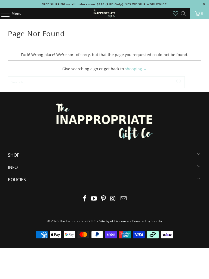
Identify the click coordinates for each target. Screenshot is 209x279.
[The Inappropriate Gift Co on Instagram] (113, 199)
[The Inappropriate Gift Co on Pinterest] (104, 199)
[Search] (183, 13)
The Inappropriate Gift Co (78, 221)
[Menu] (2, 13)
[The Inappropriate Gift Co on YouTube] (94, 199)
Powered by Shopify (147, 221)
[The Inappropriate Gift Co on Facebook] (85, 199)
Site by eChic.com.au (115, 221)
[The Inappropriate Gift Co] (104, 13)
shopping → (136, 68)
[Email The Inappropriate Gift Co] (124, 199)
